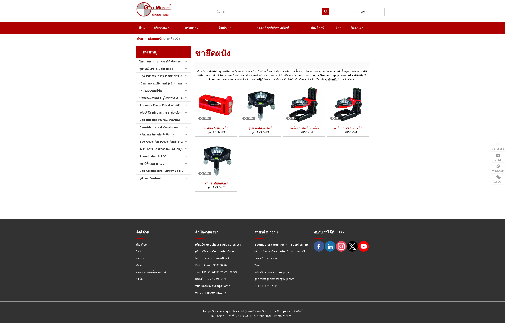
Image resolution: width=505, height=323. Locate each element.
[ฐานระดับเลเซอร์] (260, 104)
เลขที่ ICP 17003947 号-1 (243, 316)
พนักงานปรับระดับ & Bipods (157, 134)
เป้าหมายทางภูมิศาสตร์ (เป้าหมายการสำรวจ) (165, 83)
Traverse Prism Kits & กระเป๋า (159, 105)
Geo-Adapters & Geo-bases (158, 127)
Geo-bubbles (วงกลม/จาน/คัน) (159, 120)
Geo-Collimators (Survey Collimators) (165, 171)
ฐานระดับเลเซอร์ (260, 128)
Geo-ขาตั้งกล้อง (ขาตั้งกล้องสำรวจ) (161, 141)
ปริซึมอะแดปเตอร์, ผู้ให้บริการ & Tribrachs (165, 98)
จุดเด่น (140, 258)
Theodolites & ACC (152, 156)
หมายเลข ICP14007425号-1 (276, 316)
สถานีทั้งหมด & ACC (151, 163)
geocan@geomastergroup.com (274, 279)
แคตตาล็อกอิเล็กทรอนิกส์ (151, 272)
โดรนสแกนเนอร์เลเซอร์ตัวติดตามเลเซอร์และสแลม (165, 61)
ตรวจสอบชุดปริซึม (150, 90)
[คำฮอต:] (325, 11)
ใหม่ (138, 251)
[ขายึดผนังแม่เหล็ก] (216, 104)
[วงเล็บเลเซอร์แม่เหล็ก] (304, 104)
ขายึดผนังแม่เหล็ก (216, 128)
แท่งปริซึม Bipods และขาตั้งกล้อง (160, 112)
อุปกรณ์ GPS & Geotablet (156, 69)
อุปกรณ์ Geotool (150, 178)
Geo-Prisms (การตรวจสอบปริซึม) (160, 76)
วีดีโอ (139, 279)
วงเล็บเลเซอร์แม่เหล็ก (304, 128)
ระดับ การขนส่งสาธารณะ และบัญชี (161, 149)
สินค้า (139, 265)
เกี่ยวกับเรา (142, 244)
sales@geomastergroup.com (272, 272)
